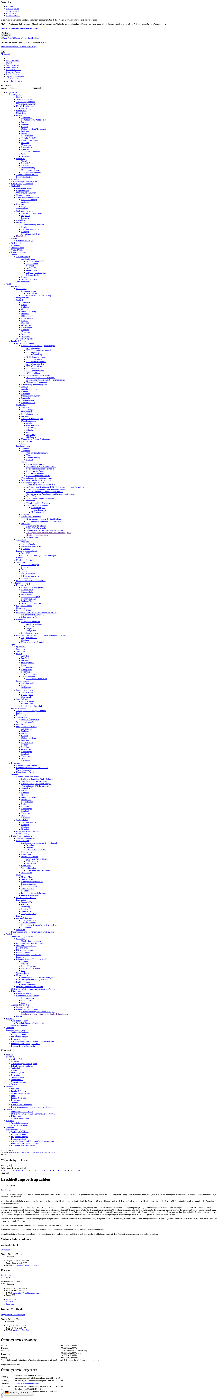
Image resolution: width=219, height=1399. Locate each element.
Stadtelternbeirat (27, 400)
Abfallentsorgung (28, 259)
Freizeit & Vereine (18, 708)
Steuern (14, 254)
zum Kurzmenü (12, 13)
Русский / (13, 72)
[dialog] (109, 47)
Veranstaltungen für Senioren (27, 777)
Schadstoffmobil (32, 275)
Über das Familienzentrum (37, 453)
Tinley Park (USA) (28, 914)
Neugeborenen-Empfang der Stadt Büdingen (44, 519)
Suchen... (4, 88)
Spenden (29, 460)
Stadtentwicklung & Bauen (22, 936)
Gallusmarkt (26, 866)
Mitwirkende (26, 697)
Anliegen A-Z (16, 95)
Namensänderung (28, 168)
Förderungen (26, 672)
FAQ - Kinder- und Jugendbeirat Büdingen (38, 555)
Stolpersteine (26, 927)
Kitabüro (24, 391)
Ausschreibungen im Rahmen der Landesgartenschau (32, 1041)
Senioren (14, 774)
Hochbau (20, 1016)
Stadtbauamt (6, 1250)
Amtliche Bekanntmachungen (28, 197)
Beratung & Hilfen (23, 610)
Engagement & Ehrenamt (26, 585)
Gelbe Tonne (31, 270)
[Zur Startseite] (20, 38)
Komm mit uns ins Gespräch (32, 642)
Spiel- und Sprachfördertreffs (38, 476)
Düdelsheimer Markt (29, 856)
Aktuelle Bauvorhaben (20, 1005)
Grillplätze (20, 724)
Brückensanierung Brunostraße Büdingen (37, 1012)
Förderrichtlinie (27, 701)
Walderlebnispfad (28, 574)
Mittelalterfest (26, 852)
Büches (24, 122)
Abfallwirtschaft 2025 (35, 261)
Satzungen (25, 393)
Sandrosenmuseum (28, 884)
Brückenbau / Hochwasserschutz (29, 1009)
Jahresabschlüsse (23, 282)
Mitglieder (25, 206)
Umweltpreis (26, 594)
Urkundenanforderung (30, 170)
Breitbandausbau (23, 982)
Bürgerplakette (27, 592)
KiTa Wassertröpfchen (35, 364)
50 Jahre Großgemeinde (25, 339)
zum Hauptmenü (12, 9)
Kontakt (9, 1302)
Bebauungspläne (23, 952)
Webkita (24, 387)
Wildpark (25, 569)
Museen (19, 875)
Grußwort (20, 97)
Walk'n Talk (31, 496)
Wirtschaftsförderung (19, 1021)
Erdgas (24, 277)
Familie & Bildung (18, 341)
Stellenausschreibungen (30, 396)
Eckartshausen (27, 136)
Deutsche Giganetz (28, 984)
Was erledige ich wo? (24, 99)
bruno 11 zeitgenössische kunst (33, 893)
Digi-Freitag (31, 435)
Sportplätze (20, 649)
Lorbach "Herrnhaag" (30, 140)
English (9, 63)
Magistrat (20, 204)
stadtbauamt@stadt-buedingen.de (26, 1265)
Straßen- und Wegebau (25, 1007)
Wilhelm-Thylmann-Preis (31, 603)
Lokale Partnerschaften (30, 968)
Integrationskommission (30, 622)
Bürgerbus (15, 763)
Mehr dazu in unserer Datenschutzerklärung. (18, 47)
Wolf (23, 154)
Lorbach (24, 320)
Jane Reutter (6, 1275)
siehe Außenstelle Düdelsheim (27, 1383)
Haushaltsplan (22, 236)
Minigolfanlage (22, 715)
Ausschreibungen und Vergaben (24, 181)
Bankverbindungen (24, 177)
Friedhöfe (20, 115)
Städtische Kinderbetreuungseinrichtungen (38, 346)
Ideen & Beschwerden (25, 106)
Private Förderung (28, 966)
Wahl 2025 (25, 553)
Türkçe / (12, 65)
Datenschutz (11, 1299)
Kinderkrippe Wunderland (36, 382)
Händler (29, 847)
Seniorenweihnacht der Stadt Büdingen (37, 779)
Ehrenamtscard (27, 590)
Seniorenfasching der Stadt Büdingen (36, 784)
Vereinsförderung (23, 717)
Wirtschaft (10, 1018)
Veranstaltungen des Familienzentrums (36, 478)
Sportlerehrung (27, 704)
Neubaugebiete (22, 975)
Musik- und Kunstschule (26, 560)
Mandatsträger (22, 209)
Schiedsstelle (21, 111)
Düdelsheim (26, 133)
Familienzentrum (23, 446)
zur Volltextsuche (13, 15)
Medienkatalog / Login (30, 414)
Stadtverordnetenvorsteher (31, 213)
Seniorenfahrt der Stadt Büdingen (34, 781)
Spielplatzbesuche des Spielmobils (40, 469)
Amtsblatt (25, 202)
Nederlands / (13, 79)
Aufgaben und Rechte (30, 229)
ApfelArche (26, 578)
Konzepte (20, 957)
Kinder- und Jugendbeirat (26, 551)
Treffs (23, 462)
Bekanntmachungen (29, 200)
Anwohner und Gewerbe (36, 850)
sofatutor (29, 430)
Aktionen (25, 407)
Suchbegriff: (6, 1165)
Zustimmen (6, 36)
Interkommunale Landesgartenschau (25, 1044)
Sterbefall (25, 165)
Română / (13, 70)
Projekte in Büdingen (19, 1037)
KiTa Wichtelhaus (33, 368)
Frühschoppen (32, 861)
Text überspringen (8, 1190)
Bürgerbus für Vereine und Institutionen (32, 768)
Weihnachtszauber (28, 868)
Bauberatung (21, 939)
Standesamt (20, 159)
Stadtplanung (11, 934)
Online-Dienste (17, 250)
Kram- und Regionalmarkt (36, 859)
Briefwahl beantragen (24, 241)
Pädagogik (25, 398)
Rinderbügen (26, 147)
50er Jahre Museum (29, 879)
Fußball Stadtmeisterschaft (31, 706)
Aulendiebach (26, 117)
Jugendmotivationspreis (30, 596)
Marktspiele (31, 863)
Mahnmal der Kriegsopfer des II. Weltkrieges (39, 925)
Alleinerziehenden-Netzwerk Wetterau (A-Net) (45, 530)
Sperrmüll (30, 266)
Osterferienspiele (38, 508)
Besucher (30, 845)
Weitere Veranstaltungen (31, 517)
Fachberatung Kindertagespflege (34, 384)
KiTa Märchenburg (34, 355)
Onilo (28, 432)
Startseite (9, 1054)
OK (3, 51)
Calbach (24, 127)
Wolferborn (25, 156)
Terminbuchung (17, 247)
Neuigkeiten (31, 631)
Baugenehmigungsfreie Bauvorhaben (31, 943)
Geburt (24, 161)
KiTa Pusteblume (33, 373)
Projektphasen (27, 1000)
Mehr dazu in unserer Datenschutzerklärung (20, 28)
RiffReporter (31, 437)
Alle (78, 1170)
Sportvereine (21, 647)
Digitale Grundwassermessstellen (29, 987)
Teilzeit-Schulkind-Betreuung (38, 503)
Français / (12, 67)
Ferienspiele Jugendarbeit (31, 546)
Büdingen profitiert (18, 1034)
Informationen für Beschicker (38, 870)
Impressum (10, 1304)
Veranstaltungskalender (25, 101)
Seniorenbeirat (22, 820)
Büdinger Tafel (27, 601)
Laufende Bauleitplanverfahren (28, 955)
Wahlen (14, 238)
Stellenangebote (17, 243)
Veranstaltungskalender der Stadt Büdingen (43, 521)
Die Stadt (15, 286)
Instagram (25, 514)
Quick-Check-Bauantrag (31, 941)
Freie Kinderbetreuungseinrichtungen (36, 375)
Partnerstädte (21, 900)
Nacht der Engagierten (30, 720)
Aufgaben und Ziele (34, 624)
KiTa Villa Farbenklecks (36, 362)
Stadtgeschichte (22, 298)
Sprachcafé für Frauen (35, 471)
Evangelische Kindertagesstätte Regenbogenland (45, 380)
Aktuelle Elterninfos (29, 389)
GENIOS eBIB (32, 425)
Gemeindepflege (22, 834)
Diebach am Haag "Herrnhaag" (34, 129)
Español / (13, 74)
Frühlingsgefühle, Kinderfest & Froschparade (39, 843)
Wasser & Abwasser (29, 279)
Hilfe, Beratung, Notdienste (22, 184)
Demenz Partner (32, 537)
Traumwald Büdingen (30, 565)
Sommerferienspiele (39, 510)
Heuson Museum (28, 877)
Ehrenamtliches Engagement (32, 587)
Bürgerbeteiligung (18, 1039)
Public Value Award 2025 (36, 679)
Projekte (24, 964)
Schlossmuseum (27, 888)
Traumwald (20, 562)
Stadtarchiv (20, 929)
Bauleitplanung (22, 948)
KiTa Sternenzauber (34, 359)
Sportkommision (22, 681)
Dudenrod (25, 131)
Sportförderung (22, 699)
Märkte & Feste (22, 841)
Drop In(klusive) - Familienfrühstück (41, 466)
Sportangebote (27, 695)
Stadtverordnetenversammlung (28, 211)
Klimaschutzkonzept (24, 993)
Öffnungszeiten (27, 412)
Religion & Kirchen (24, 606)
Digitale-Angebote (28, 421)
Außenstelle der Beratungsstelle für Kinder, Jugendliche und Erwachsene (55, 487)
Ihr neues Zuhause (28, 291)
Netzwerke (25, 523)
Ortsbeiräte (20, 222)
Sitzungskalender (23, 195)
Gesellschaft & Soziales (20, 583)
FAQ (23, 444)
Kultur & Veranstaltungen (21, 836)
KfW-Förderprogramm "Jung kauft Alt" (32, 980)
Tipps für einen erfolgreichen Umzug (36, 295)
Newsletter (15, 245)
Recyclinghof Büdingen (35, 273)
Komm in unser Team (25, 772)
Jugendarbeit (21, 539)
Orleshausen (26, 145)
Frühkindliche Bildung (25, 343)
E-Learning (30, 428)
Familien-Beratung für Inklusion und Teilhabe (44, 492)
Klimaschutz (16, 991)
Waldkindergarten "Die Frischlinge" (40, 377)
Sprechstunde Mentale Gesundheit (40, 498)
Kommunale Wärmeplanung (27, 996)
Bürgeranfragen (22, 190)
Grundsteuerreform (18, 252)
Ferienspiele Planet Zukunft (37, 505)
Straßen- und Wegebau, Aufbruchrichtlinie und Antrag (32, 989)
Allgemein (25, 450)
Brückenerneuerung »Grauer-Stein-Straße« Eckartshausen (44, 1014)
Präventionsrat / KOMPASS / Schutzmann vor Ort (36, 612)
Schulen (19, 558)
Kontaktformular (28, 403)
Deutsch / (13, 60)
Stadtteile (20, 300)
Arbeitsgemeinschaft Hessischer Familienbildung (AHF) (48, 533)
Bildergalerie (26, 669)
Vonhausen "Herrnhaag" (31, 152)
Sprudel (24, 571)
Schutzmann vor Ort (29, 617)
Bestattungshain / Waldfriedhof (33, 120)
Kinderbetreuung (28, 501)
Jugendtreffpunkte (28, 544)
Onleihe (29, 423)
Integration (20, 619)
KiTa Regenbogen (33, 352)
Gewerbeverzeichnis (19, 1025)
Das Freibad (26, 658)
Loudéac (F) (26, 909)
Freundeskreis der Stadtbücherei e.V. (30, 580)
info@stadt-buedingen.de (23, 1330)
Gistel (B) (25, 904)
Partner (19, 916)
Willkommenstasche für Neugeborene (36, 480)
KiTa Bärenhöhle (33, 348)
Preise (23, 665)
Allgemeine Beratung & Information (40, 485)
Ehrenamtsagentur (28, 599)
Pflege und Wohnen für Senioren (29, 831)
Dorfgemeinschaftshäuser (26, 726)
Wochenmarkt (26, 872)
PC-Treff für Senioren (35, 473)
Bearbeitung (26, 108)
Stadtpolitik (15, 186)
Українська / (15, 76)
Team (28, 455)
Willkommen (21, 289)
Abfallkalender (32, 263)
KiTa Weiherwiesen (34, 366)
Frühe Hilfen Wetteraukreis (37, 528)
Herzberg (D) (26, 907)
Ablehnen (5, 33)
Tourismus (10, 1028)
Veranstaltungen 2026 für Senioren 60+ (37, 786)
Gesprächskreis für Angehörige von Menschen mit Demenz (50, 494)
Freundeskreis (26, 441)
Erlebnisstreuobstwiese (30, 576)
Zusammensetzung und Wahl (32, 225)
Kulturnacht (26, 854)
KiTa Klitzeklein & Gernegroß (38, 350)
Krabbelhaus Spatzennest (36, 357)
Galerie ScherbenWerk (30, 895)
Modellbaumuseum (29, 886)
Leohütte (24, 567)
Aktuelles (15, 179)
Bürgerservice (11, 92)
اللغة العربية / (14, 81)
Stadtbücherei (21, 405)
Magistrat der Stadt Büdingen (13, 1315)
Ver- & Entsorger (23, 257)
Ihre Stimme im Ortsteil (30, 234)
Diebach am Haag (28, 311)
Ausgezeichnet (32, 293)
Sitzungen (25, 218)
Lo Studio (25, 891)
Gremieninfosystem (24, 188)
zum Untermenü (12, 11)
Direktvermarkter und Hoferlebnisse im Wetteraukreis (32, 932)
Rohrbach (25, 149)
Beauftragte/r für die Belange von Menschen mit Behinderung (41, 635)
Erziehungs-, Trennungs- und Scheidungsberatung (46, 489)
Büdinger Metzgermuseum (32, 882)
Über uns (25, 542)
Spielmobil (25, 549)
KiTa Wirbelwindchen (35, 371)
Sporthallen (20, 651)
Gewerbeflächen (22, 973)
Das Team (25, 416)
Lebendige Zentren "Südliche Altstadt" (31, 959)
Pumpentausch (32, 674)
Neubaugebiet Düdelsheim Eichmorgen (37, 977)
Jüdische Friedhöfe (28, 138)
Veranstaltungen (27, 409)
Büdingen (25, 124)
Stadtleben (10, 284)
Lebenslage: (6, 1168)
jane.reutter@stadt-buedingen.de (26, 1293)
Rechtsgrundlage (28, 998)
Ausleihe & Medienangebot (32, 419)
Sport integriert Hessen (30, 633)
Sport (13, 644)
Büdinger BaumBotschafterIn (23, 1046)
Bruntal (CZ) (26, 902)
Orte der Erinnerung (24, 918)
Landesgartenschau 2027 (16, 1030)
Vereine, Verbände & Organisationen (31, 711)
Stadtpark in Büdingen (20, 1032)
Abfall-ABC (31, 268)
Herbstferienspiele (38, 512)
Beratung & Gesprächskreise (32, 482)
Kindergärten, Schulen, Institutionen (35, 439)
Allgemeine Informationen (26, 765)
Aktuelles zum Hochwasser (27, 174)
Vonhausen (25, 332)
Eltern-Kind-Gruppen (35, 464)
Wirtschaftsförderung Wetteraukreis (30, 1023)
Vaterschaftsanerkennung (31, 172)
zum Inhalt (10, 6)
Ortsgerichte (21, 113)
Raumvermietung (33, 457)
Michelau (25, 143)
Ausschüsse (21, 220)
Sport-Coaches (27, 692)
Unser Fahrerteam (23, 770)
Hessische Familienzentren (37, 535)
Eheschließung (27, 163)
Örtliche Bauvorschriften (26, 945)
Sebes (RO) (26, 911)
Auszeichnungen (28, 676)
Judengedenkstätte (28, 920)
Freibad (19, 653)
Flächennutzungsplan (24, 950)
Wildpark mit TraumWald (26, 722)
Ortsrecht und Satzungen (26, 104)
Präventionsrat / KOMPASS (32, 615)
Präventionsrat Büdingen (36, 526)
